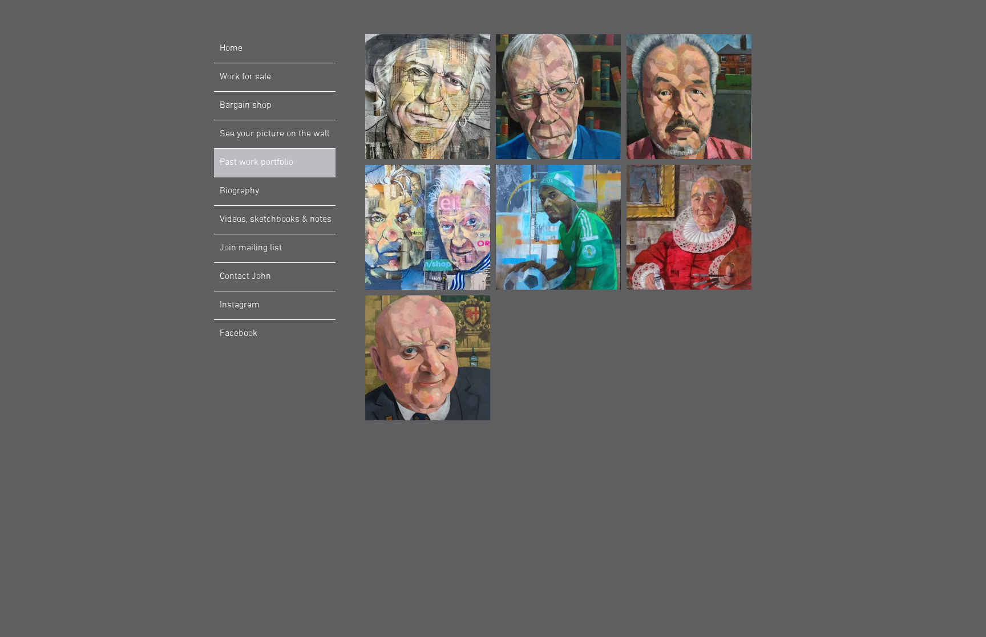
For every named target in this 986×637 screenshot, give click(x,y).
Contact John (245, 276)
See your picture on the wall (274, 134)
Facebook (238, 333)
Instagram (240, 305)
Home (231, 48)
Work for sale (245, 77)
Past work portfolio (256, 162)
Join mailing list (251, 248)
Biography (239, 191)
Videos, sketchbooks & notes (276, 219)
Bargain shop (246, 105)
